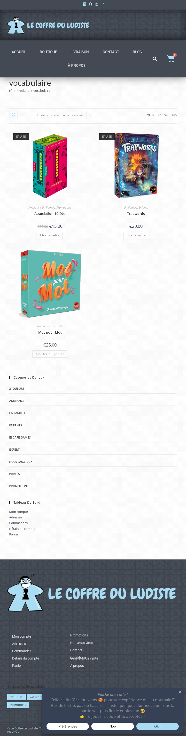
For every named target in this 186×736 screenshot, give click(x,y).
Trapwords (136, 213)
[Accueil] (10, 90)
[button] (155, 59)
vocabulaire (41, 90)
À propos (76, 65)
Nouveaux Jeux (20, 462)
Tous (173, 115)
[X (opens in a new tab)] (84, 4)
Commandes (18, 523)
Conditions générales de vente (84, 657)
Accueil (19, 52)
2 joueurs (16, 389)
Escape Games (20, 437)
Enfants (143, 207)
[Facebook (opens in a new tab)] (90, 4)
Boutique (48, 52)
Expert (14, 450)
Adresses (15, 517)
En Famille (48, 207)
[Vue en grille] (13, 115)
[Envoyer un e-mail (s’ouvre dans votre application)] (102, 4)
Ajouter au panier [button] (50, 354)
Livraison (79, 52)
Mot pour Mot (50, 332)
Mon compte (18, 511)
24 (165, 115)
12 (159, 115)
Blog (137, 52)
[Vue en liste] (24, 115)
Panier (13, 534)
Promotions (63, 207)
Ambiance (35, 207)
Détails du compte (22, 528)
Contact (111, 52)
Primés (14, 474)
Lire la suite (50, 235)
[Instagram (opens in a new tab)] (97, 4)
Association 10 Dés (49, 213)
